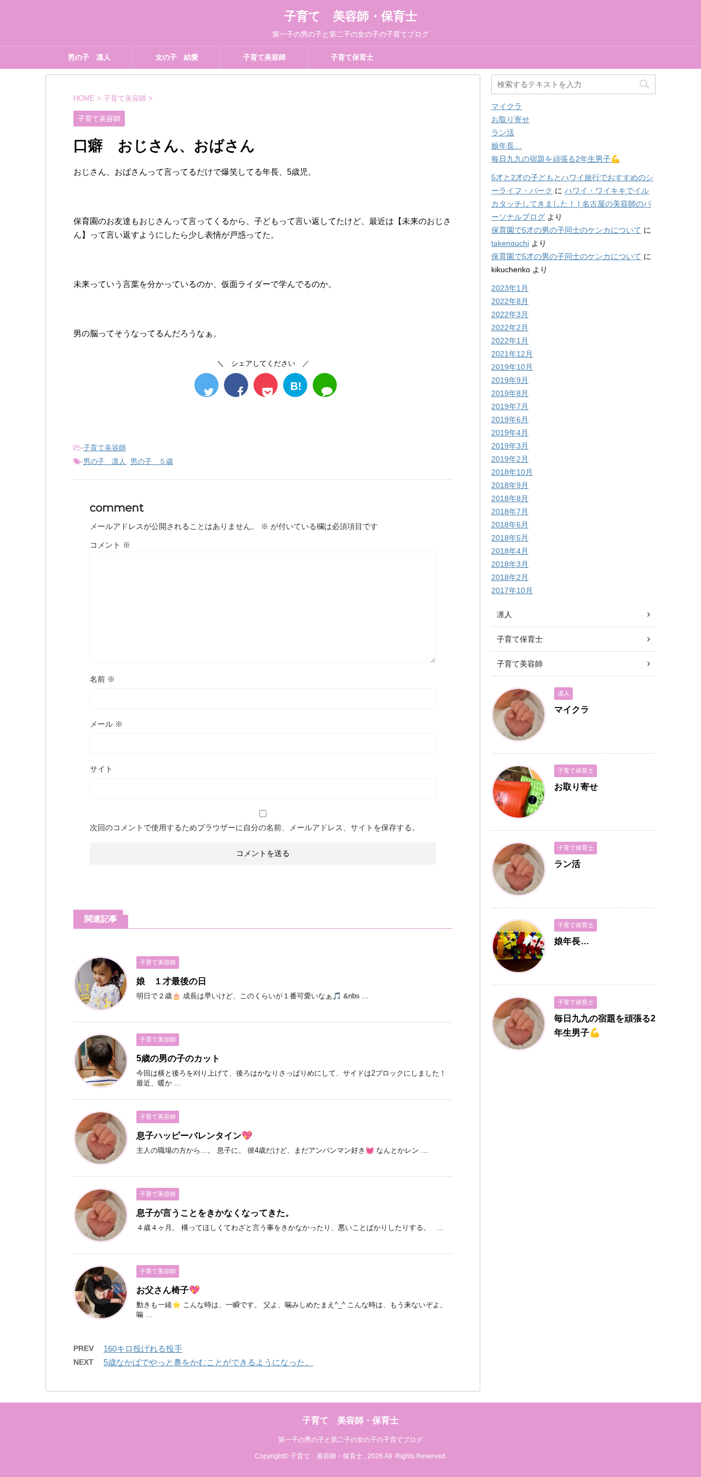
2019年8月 (509, 393)
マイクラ (506, 106)
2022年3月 (509, 314)
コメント (110, 545)
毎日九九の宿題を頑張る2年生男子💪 (555, 158)
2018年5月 (509, 537)
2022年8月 (509, 301)
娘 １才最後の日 (171, 981)
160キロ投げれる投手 (143, 1348)
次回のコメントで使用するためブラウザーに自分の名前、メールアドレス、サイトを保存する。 (255, 827)
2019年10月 (512, 367)
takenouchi (510, 243)
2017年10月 (512, 590)
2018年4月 (509, 551)
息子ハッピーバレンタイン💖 (194, 1135)
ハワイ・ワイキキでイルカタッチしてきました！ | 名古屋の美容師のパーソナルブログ (571, 203)
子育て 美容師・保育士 (350, 16)
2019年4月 (509, 432)
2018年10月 (512, 472)
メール (106, 724)
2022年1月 (509, 340)
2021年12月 (512, 353)
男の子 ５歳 (151, 461)
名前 (102, 679)
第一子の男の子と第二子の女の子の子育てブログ (350, 1440)
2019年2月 (509, 459)
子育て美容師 (264, 57)
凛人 (504, 614)
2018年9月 (509, 485)
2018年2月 (509, 577)
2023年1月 (509, 288)
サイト (101, 769)
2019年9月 (509, 380)
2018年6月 (509, 524)
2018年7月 (509, 511)
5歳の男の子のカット (178, 1058)
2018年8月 (509, 498)
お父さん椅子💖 (168, 1290)
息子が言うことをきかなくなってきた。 (215, 1212)
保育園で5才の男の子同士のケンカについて (566, 230)
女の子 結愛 (177, 57)
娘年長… (506, 145)
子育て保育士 (352, 57)
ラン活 (502, 132)
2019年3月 (509, 445)
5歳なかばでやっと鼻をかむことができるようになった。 (208, 1362)
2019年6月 (509, 419)
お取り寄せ (510, 119)
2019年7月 (509, 406)
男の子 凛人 (89, 57)
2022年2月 (509, 327)
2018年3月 (509, 564)
